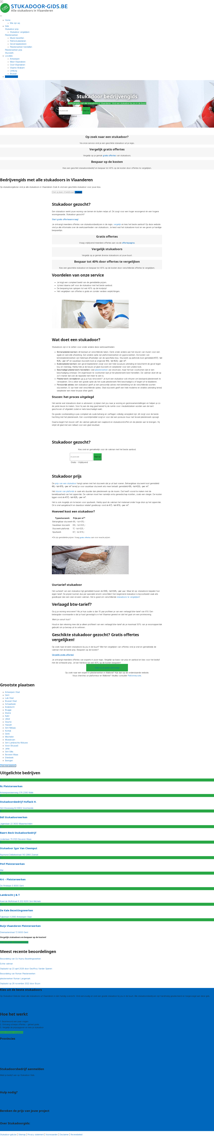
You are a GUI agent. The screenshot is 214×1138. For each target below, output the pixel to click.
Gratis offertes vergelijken (11, 1032)
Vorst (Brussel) (11, 745)
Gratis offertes (11, 76)
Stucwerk (9, 53)
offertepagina (128, 243)
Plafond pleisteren (18, 41)
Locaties (9, 56)
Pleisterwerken (11, 35)
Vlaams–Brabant (17, 67)
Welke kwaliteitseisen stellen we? (14, 1004)
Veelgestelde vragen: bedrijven (13, 1086)
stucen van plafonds (65, 491)
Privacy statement (35, 1134)
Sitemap (22, 1134)
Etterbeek (9, 757)
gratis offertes (109, 155)
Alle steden (5, 1062)
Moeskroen (10, 739)
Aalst (7, 716)
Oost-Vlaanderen (17, 64)
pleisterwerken (101, 370)
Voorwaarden (52, 1134)
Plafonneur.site (134, 675)
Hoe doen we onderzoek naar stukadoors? (19, 1007)
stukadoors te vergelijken (128, 597)
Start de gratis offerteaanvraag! (14, 942)
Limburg (13, 70)
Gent (7, 695)
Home (7, 20)
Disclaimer (64, 1134)
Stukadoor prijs (12, 29)
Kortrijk (8, 731)
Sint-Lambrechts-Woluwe (16, 742)
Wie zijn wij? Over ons (10, 1001)
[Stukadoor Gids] (34, 12)
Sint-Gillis (9, 751)
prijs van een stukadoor (65, 483)
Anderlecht (9, 707)
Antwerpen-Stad (12, 692)
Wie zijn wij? (5, 1129)
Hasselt (8, 725)
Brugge (8, 710)
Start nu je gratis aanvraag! (107, 667)
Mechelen (9, 736)
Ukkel (7, 719)
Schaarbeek (10, 704)
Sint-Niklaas (10, 728)
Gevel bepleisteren (18, 44)
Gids (7, 26)
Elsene (8, 713)
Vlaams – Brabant (8, 1054)
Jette (7, 748)
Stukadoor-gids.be (8, 1134)
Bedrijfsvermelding (8, 1083)
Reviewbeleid (76, 1134)
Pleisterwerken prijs (13, 50)
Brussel (13, 73)
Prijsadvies (5, 1117)
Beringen (9, 760)
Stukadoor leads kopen (10, 1080)
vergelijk (117, 224)
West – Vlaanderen (8, 1048)
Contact (3, 1104)
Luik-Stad (9, 698)
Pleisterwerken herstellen (21, 47)
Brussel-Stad (11, 701)
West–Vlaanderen (18, 62)
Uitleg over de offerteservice (13, 1101)
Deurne (8, 722)
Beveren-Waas (11, 754)
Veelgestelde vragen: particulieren (15, 1098)
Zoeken (78, 192)
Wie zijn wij (15, 23)
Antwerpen (15, 59)
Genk (7, 734)
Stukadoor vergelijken (19, 32)
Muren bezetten (17, 38)
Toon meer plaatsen (8, 766)
